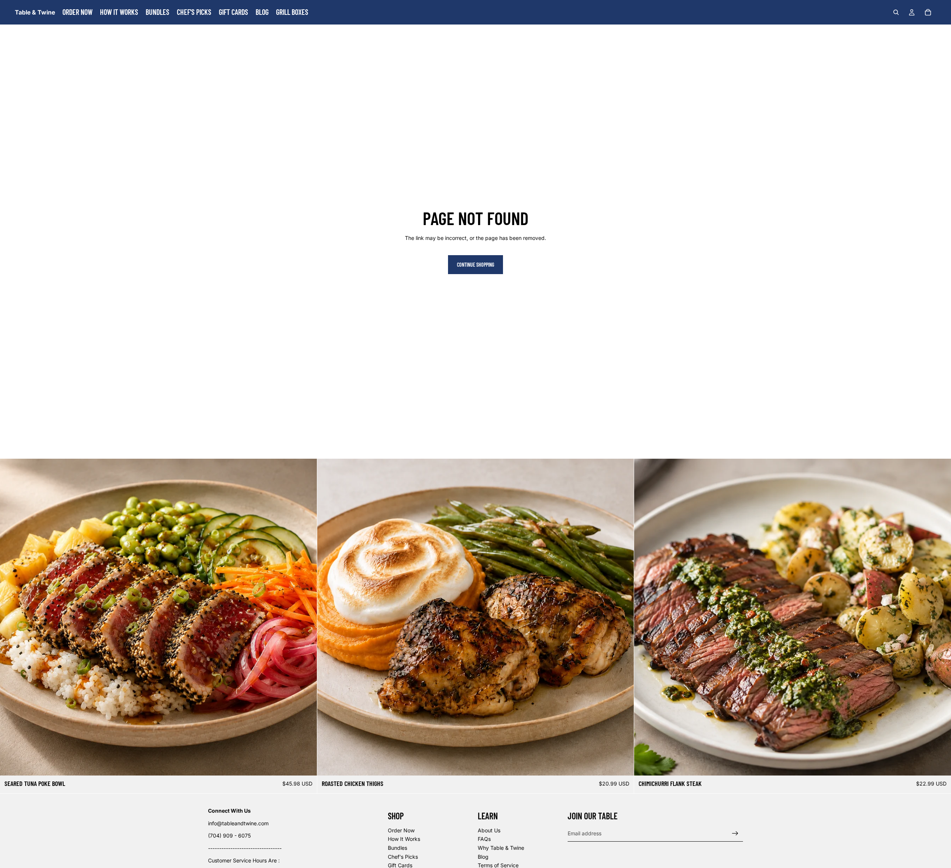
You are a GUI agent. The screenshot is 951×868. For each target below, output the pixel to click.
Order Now (401, 830)
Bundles (397, 848)
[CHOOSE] (305, 764)
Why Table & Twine (501, 848)
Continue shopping (475, 264)
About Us (489, 830)
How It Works (404, 839)
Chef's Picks (403, 856)
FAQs (484, 839)
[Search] (896, 12)
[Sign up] (735, 833)
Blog (483, 856)
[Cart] (928, 12)
